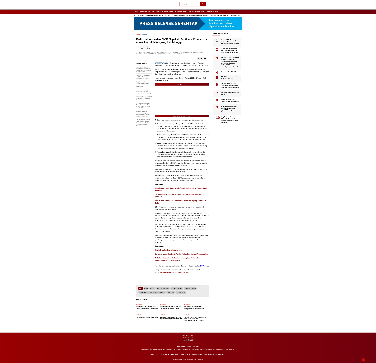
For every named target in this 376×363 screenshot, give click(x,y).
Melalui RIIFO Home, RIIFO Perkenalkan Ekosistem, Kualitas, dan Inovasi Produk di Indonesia (200, 15)
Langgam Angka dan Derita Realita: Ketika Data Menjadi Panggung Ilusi (181, 254)
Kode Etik (184, 354)
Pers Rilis (210, 11)
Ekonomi (165, 11)
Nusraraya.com (230, 349)
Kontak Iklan (219, 354)
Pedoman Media (196, 354)
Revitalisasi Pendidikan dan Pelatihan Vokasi (152, 292)
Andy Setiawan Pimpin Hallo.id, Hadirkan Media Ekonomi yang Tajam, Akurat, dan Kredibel (230, 119)
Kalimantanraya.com (198, 349)
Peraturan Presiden (190, 288)
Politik (158, 11)
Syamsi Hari (170, 292)
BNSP (146, 288)
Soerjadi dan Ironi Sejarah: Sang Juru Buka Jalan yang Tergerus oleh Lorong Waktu (229, 50)
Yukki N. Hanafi (180, 292)
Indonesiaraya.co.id (146, 349)
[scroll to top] (363, 360)
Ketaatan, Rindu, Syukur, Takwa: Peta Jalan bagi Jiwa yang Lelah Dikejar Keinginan (230, 85)
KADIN (152, 288)
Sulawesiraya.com (210, 349)
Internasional (200, 11)
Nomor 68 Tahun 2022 (162, 288)
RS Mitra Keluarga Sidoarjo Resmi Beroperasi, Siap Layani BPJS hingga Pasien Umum (229, 109)
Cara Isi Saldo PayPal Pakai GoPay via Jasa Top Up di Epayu (153, 15)
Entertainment (182, 11)
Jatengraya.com (167, 349)
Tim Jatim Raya (142, 47)
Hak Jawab (208, 354)
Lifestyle (172, 11)
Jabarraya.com (157, 349)
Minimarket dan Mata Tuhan (229, 72)
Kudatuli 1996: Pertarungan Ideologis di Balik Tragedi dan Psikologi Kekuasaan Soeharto (230, 41)
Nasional (151, 11)
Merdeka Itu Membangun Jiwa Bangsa (230, 93)
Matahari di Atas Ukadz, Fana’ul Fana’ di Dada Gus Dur (230, 100)
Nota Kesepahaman (176, 288)
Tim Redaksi (174, 354)
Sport (191, 11)
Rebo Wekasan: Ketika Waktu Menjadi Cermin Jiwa (229, 78)
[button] (198, 58)
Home (136, 11)
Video (217, 11)
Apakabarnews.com (167, 272)
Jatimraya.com (187, 349)
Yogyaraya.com (177, 349)
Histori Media (162, 354)
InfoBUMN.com (203, 266)
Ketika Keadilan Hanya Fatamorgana (168, 250)
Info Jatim (143, 11)
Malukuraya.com (220, 349)
